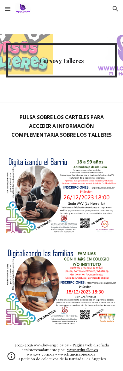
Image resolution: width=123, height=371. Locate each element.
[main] (61, 60)
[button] (7, 8)
